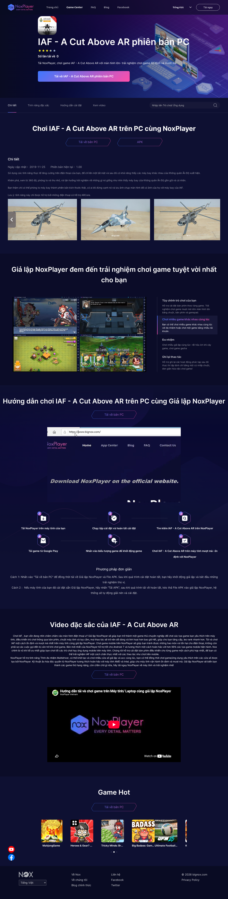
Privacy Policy (190, 879)
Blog (106, 7)
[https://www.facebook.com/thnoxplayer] (11, 857)
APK (140, 142)
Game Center (74, 7)
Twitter (115, 885)
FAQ (93, 7)
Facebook (123, 7)
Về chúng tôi (79, 879)
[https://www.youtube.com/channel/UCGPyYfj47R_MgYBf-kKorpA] (11, 849)
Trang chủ (52, 7)
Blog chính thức (81, 885)
